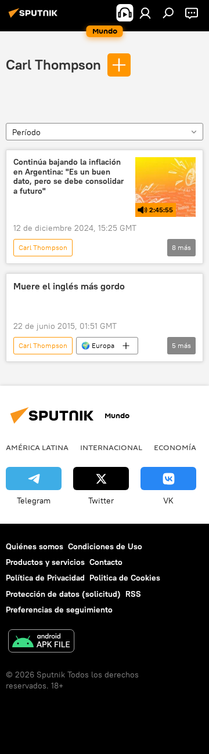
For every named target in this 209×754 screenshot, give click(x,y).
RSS (133, 594)
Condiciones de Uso (105, 546)
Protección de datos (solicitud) (63, 594)
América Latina (37, 447)
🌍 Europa (97, 345)
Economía (175, 447)
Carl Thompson (53, 64)
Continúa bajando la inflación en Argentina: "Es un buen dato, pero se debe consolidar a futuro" (68, 176)
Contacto (105, 562)
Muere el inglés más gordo (69, 286)
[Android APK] (41, 642)
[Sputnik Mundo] (35, 17)
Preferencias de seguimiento (59, 609)
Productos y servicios (45, 562)
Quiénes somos (34, 546)
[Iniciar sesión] (145, 12)
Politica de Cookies (124, 577)
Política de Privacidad (45, 577)
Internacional (111, 447)
